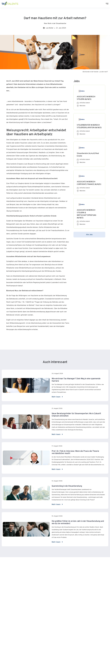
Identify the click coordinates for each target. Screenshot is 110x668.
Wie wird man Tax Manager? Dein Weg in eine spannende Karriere (76, 379)
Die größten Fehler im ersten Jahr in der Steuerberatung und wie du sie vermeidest (78, 522)
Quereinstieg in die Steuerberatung (67, 486)
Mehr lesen (56, 397)
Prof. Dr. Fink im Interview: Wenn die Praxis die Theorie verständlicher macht (75, 452)
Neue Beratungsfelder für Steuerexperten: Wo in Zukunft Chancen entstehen (76, 414)
